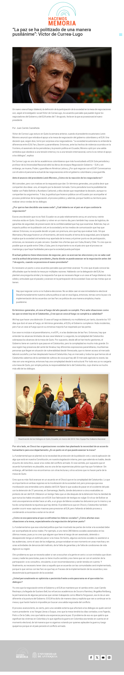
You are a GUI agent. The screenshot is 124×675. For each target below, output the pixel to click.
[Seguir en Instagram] (109, 657)
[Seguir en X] (97, 657)
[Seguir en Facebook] (91, 657)
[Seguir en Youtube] (103, 657)
